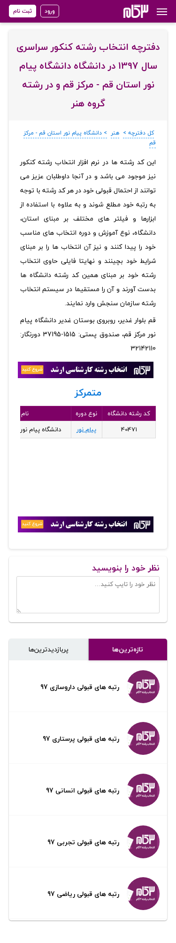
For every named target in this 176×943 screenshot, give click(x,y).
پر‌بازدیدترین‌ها (48, 649)
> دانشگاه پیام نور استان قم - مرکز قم (89, 138)
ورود (50, 11)
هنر (115, 133)
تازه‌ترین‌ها (127, 649)
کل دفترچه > (138, 133)
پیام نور (86, 429)
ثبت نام (22, 11)
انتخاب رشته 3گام (123, 11)
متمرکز (88, 392)
